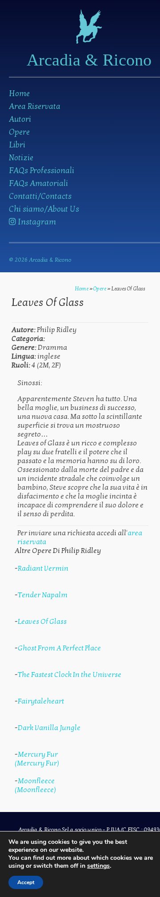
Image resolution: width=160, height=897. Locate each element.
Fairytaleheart (41, 701)
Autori (20, 119)
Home (19, 93)
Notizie (21, 157)
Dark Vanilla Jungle (49, 727)
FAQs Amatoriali (38, 183)
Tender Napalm (43, 595)
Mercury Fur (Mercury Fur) (37, 759)
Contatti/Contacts (40, 196)
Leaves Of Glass (42, 621)
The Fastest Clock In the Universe (69, 674)
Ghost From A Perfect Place (59, 648)
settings (98, 866)
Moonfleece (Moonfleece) (35, 785)
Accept (25, 882)
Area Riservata (34, 106)
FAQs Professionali (41, 170)
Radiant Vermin (43, 568)
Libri (17, 145)
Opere (19, 132)
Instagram (36, 222)
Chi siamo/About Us (44, 209)
